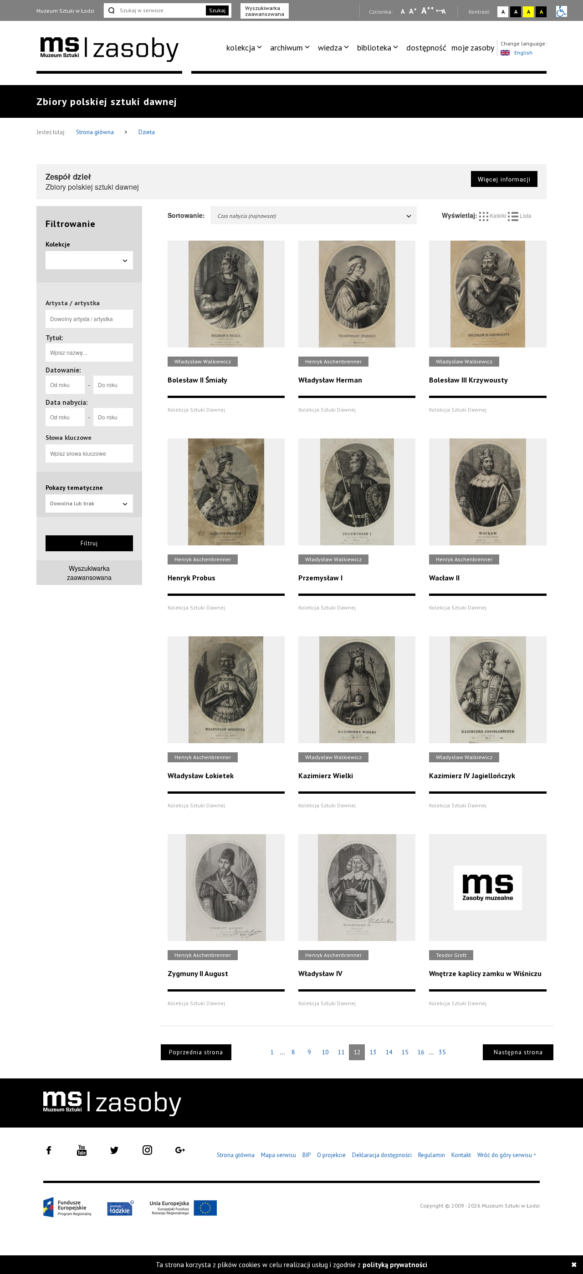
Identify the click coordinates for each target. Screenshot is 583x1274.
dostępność (426, 47)
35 (442, 1052)
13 (373, 1052)
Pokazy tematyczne (74, 487)
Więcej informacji (504, 179)
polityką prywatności (395, 1264)
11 (341, 1052)
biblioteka (374, 47)
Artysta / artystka (73, 303)
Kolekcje (58, 244)
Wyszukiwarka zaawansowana (264, 11)
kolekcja (240, 47)
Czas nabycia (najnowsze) (246, 215)
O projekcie (331, 1155)
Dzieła (146, 132)
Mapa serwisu (278, 1155)
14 (389, 1052)
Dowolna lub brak (72, 503)
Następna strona (518, 1052)
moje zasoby (472, 47)
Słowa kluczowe (69, 437)
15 (405, 1052)
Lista (525, 215)
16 (420, 1052)
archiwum (286, 47)
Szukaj (217, 10)
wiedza (330, 47)
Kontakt (461, 1155)
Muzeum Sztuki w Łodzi (65, 10)
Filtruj (89, 543)
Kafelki (498, 215)
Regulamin (431, 1155)
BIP (306, 1155)
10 (325, 1052)
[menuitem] (245, 48)
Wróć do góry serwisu (507, 1155)
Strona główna (95, 132)
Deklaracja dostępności (382, 1155)
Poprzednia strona (196, 1052)
